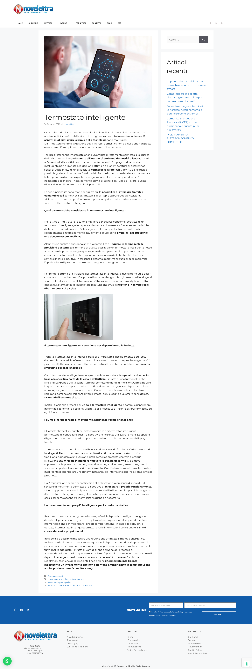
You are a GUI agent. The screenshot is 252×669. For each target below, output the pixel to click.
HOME (20, 23)
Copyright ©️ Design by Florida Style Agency (126, 666)
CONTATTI (96, 23)
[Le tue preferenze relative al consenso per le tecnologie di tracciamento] (247, 664)
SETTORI (48, 23)
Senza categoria (56, 576)
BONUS (63, 23)
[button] (7, 661)
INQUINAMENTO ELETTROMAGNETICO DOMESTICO (180, 138)
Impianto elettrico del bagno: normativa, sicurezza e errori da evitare (186, 85)
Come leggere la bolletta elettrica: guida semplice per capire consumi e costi (184, 97)
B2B (119, 23)
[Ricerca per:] (183, 39)
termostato (78, 579)
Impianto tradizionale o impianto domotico (70, 585)
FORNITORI (81, 23)
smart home (65, 579)
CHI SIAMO (33, 23)
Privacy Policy (177, 612)
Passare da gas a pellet (59, 582)
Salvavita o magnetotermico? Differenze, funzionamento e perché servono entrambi (185, 110)
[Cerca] (203, 39)
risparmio (53, 579)
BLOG (109, 23)
